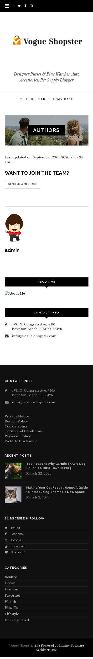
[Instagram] (32, 6)
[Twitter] (20, 6)
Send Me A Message (22, 184)
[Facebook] (26, 6)
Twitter (15, 527)
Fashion (11, 589)
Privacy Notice (17, 416)
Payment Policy (18, 436)
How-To (11, 608)
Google (16, 540)
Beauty (10, 577)
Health (10, 602)
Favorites (12, 596)
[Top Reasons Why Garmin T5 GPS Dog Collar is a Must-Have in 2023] (13, 471)
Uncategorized (17, 620)
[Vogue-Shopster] (46, 61)
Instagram (18, 546)
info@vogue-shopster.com (34, 336)
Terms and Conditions (24, 431)
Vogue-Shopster (21, 645)
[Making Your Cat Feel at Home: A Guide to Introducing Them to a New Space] (13, 494)
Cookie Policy (16, 426)
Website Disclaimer (21, 441)
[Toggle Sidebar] (7, 6)
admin (12, 250)
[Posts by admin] (46, 228)
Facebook (17, 534)
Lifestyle (12, 614)
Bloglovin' (18, 552)
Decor (10, 583)
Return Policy (16, 421)
